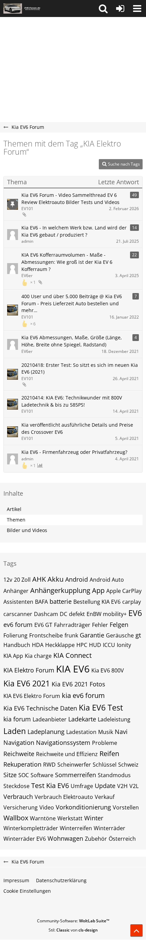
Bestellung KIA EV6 (97, 601)
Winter (93, 818)
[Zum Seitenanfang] (136, 930)
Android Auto (107, 579)
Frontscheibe (46, 635)
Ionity (124, 645)
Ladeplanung (46, 732)
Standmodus (114, 775)
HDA (37, 645)
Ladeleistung (114, 719)
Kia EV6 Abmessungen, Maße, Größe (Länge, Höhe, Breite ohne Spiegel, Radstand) (71, 341)
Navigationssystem (63, 742)
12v (7, 579)
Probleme (104, 743)
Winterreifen (76, 828)
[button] (103, 8)
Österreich (122, 838)
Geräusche (120, 635)
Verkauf (104, 797)
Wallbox (15, 817)
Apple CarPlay (124, 591)
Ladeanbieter (50, 719)
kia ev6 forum (83, 695)
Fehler (100, 625)
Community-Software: (73, 921)
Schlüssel (104, 764)
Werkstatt (70, 818)
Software (42, 775)
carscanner (17, 614)
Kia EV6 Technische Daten (40, 708)
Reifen (109, 753)
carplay (131, 601)
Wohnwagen (65, 838)
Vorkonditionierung (83, 807)
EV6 (135, 613)
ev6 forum (18, 624)
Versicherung (20, 807)
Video (46, 807)
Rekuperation (22, 764)
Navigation (18, 742)
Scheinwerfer (74, 764)
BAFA (41, 601)
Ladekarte (82, 719)
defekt (77, 614)
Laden (14, 730)
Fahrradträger (72, 625)
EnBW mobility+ (107, 614)
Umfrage (82, 786)
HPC (81, 645)
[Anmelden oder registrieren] (120, 8)
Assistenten (18, 601)
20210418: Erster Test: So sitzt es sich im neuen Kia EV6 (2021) (79, 368)
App (98, 590)
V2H (122, 786)
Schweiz (128, 764)
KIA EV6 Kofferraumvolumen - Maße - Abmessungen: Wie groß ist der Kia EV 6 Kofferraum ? (66, 262)
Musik (105, 732)
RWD (49, 764)
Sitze (10, 775)
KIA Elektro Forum (28, 670)
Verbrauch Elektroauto (64, 797)
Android (76, 579)
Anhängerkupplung (60, 590)
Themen (16, 519)
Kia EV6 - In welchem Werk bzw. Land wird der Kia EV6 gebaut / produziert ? (74, 231)
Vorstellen (126, 807)
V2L (134, 786)
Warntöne (43, 818)
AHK (39, 579)
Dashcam (46, 614)
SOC (23, 775)
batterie (61, 601)
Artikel (14, 509)
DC (63, 614)
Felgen (119, 624)
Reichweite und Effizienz (67, 754)
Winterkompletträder (30, 828)
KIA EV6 (73, 668)
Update (105, 786)
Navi (121, 732)
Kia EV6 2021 (26, 683)
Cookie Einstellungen (27, 891)
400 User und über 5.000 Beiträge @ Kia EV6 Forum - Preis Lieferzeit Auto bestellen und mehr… (71, 303)
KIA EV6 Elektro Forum (31, 696)
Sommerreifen (75, 775)
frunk (71, 635)
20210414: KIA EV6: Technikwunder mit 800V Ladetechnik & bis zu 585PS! (71, 401)
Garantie (92, 635)
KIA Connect (72, 655)
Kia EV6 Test (101, 707)
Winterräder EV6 (24, 838)
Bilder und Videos (27, 530)
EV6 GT (43, 625)
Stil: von (73, 930)
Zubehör (96, 838)
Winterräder (109, 828)
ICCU (109, 645)
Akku (55, 579)
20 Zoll (22, 579)
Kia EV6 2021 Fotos (78, 684)
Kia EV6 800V (107, 670)
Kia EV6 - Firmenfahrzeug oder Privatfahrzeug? (74, 452)
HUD (95, 645)
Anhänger (16, 591)
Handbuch (16, 645)
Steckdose (16, 786)
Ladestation (81, 732)
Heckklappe (60, 645)
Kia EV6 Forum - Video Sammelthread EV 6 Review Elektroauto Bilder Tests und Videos (70, 198)
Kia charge (38, 656)
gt (138, 635)
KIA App (13, 656)
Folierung (15, 635)
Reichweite (18, 754)
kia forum (17, 719)
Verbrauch (18, 796)
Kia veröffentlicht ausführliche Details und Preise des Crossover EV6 (77, 428)
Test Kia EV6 (50, 785)
